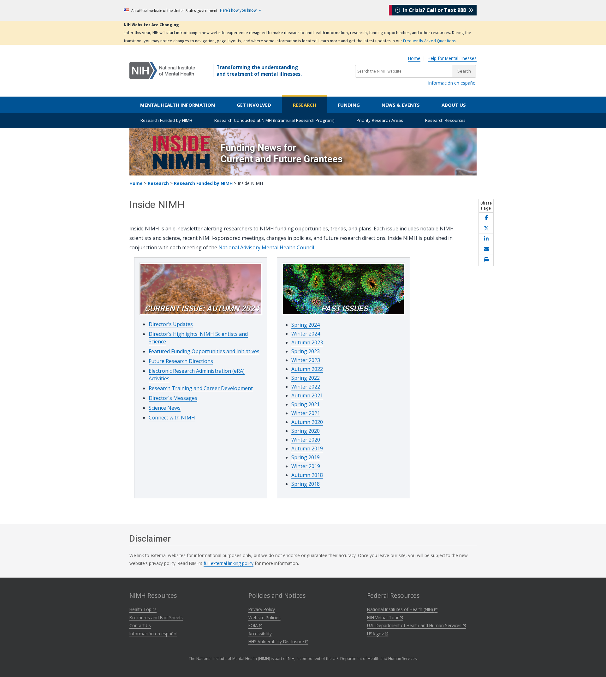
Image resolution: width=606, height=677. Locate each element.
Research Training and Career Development (201, 388)
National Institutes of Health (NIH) (400, 609)
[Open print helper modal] (486, 260)
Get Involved (254, 105)
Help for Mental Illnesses (452, 58)
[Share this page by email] (486, 249)
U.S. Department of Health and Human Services (415, 625)
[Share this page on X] (486, 228)
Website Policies (264, 618)
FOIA (253, 625)
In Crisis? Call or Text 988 (434, 10)
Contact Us (140, 625)
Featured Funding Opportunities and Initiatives (204, 351)
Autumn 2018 (307, 475)
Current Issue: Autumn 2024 (202, 308)
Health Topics (143, 609)
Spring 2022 (305, 377)
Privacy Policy (261, 609)
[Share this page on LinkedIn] (486, 239)
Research (304, 105)
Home (414, 58)
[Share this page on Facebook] (486, 218)
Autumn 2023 (307, 342)
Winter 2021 (305, 413)
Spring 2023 (305, 351)
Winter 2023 (305, 360)
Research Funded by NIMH (166, 120)
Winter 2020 (305, 439)
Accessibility (260, 634)
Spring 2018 (305, 483)
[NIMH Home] (162, 70)
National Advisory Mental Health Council (266, 247)
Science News (165, 407)
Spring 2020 (305, 430)
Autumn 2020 (307, 422)
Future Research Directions (181, 361)
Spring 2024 (305, 324)
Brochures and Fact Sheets (156, 618)
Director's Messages (173, 398)
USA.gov (376, 634)
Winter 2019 (305, 466)
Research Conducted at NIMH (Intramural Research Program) (274, 120)
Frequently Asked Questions (429, 41)
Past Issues (344, 308)
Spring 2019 (305, 457)
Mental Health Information (177, 105)
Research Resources (445, 120)
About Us (454, 105)
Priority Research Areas (380, 120)
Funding (349, 105)
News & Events (401, 105)
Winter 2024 (305, 333)
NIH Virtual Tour (383, 618)
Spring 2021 (305, 404)
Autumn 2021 (307, 395)
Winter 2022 (305, 386)
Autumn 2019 (307, 448)
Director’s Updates (171, 324)
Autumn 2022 (307, 368)
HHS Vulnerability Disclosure (276, 641)
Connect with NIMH (172, 417)
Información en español (452, 83)
